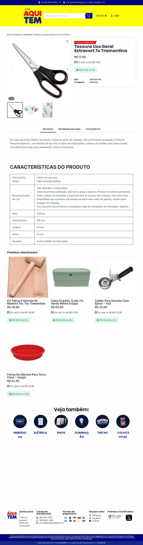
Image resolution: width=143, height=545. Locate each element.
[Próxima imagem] (67, 69)
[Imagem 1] (15, 110)
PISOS (61, 433)
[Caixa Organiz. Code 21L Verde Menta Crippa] (71, 277)
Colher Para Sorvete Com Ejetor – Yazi (112, 302)
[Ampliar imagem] (67, 41)
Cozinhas (18, 34)
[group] (39, 69)
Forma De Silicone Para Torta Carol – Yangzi (26, 376)
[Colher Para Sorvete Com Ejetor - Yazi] (115, 277)
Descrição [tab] (48, 129)
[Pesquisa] (88, 16)
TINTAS (102, 433)
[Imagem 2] (31, 110)
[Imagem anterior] (11, 69)
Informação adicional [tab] (69, 129)
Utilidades (27, 34)
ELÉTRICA (40, 433)
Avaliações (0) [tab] (93, 129)
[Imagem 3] (47, 110)
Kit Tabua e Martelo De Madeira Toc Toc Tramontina (26, 302)
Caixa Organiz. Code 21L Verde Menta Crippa (67, 302)
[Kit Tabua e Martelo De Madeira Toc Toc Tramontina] (27, 277)
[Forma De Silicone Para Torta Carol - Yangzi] (27, 351)
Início (9, 34)
